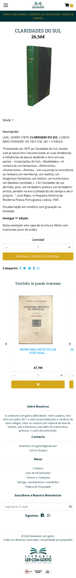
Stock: (7, 120)
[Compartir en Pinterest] (29, 268)
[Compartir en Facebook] (20, 268)
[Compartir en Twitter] (24, 268)
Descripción (11, 132)
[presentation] (6, 343)
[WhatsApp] (48, 515)
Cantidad (38, 240)
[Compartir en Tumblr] (34, 268)
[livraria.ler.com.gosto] (38, 5)
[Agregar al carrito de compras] (38, 384)
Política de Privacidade (38, 486)
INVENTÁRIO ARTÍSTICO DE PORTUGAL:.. (38, 351)
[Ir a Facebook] (42, 515)
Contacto (38, 468)
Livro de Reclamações (38, 473)
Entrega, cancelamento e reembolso (38, 482)
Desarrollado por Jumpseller (56, 539)
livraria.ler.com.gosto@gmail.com (38, 446)
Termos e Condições (38, 477)
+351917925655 (38, 450)
